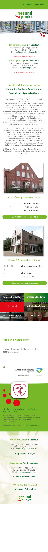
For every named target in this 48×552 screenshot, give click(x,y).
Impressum (19, 489)
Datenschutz (30, 489)
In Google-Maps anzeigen (24, 453)
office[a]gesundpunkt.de (27, 52)
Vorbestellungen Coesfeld (24, 57)
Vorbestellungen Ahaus (24, 72)
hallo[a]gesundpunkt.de (26, 68)
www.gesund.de (32, 426)
